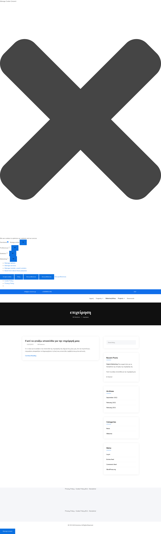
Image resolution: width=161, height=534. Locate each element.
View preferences (31, 277)
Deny (18, 277)
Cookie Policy (8, 281)
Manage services (10, 265)
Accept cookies (7, 277)
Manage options (9, 263)
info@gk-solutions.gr (30, 291)
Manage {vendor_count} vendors (15, 268)
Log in (108, 454)
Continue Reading (30, 356)
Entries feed (110, 459)
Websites (109, 433)
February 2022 (111, 402)
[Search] (134, 341)
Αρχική (91, 298)
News (108, 428)
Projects (120, 298)
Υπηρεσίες (99, 298)
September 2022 (111, 397)
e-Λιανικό (109, 377)
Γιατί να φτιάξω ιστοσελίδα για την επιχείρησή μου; (52, 340)
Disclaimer (92, 489)
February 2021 (111, 407)
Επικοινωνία (130, 298)
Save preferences (46, 277)
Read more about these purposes (15, 271)
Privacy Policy (9, 283)
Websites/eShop (110, 298)
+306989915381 (47, 291)
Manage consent (7, 531)
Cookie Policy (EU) (82, 489)
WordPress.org (111, 469)
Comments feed (111, 464)
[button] (80, 120)
